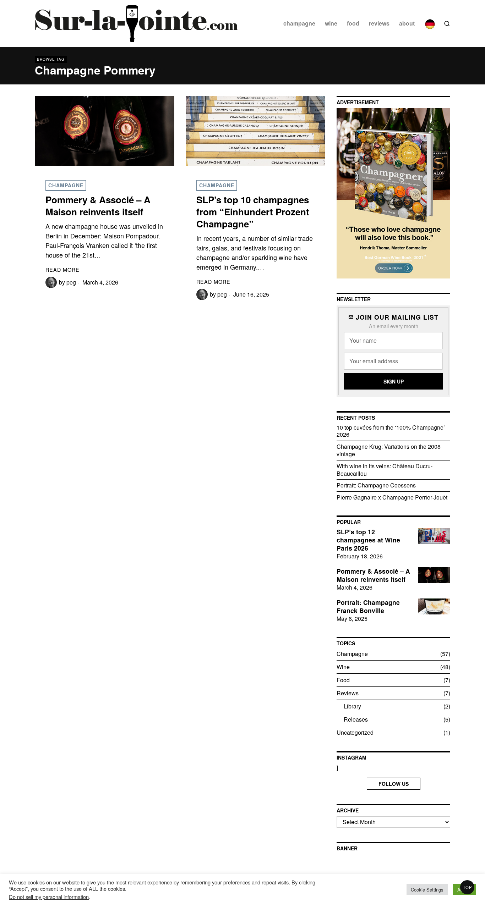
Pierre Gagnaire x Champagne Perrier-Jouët (392, 497)
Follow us (393, 783)
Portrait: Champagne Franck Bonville (368, 606)
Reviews (348, 693)
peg (71, 282)
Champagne (65, 185)
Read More (62, 269)
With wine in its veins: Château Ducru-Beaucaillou (384, 470)
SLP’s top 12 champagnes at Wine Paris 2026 (368, 540)
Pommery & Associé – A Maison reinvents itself (98, 206)
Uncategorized (355, 732)
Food (343, 680)
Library (352, 706)
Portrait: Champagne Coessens (376, 485)
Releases (356, 719)
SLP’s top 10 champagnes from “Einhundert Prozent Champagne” (252, 212)
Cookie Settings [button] (427, 889)
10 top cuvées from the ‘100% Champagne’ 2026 (391, 431)
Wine (343, 667)
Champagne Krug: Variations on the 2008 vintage (389, 450)
